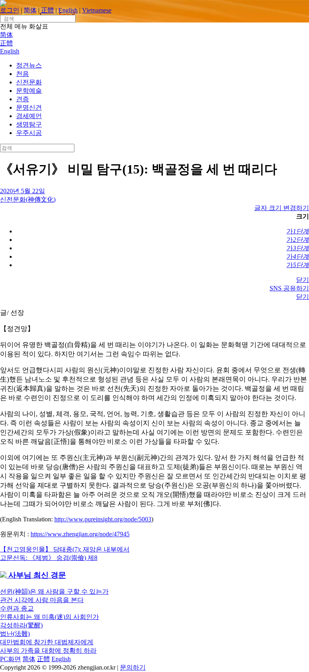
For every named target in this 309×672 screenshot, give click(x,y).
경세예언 (29, 115)
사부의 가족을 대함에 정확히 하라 (48, 650)
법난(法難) (15, 633)
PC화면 (10, 659)
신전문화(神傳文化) (28, 199)
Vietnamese (96, 10)
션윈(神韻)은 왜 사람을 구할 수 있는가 (54, 591)
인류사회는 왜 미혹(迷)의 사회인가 (49, 616)
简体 (30, 10)
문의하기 (133, 667)
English (68, 10)
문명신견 (29, 107)
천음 (22, 73)
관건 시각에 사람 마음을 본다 (42, 599)
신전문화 (29, 82)
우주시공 (29, 132)
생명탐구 (29, 124)
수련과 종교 (17, 608)
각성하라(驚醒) (21, 625)
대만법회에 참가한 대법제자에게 (46, 642)
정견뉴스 (29, 65)
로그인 (9, 10)
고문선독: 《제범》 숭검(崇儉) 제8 (48, 557)
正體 (47, 10)
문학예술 (29, 90)
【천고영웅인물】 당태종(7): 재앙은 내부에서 (65, 549)
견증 (22, 99)
